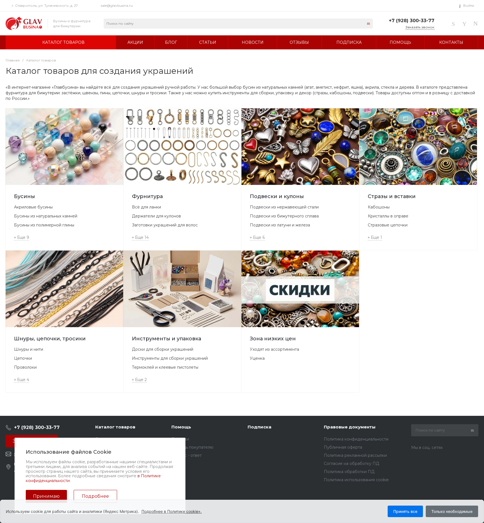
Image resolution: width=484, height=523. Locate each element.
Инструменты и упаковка (166, 339)
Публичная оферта (343, 447)
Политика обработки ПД (349, 471)
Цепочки (23, 358)
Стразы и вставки (392, 196)
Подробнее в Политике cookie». (171, 511)
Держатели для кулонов (156, 216)
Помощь (181, 427)
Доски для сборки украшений (162, 349)
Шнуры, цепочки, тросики (50, 339)
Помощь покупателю (192, 447)
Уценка (257, 358)
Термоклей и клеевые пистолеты (165, 367)
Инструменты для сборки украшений (170, 358)
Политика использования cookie (356, 479)
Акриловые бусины (33, 207)
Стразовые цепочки (388, 225)
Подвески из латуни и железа (280, 225)
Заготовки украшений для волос (165, 225)
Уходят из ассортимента (274, 349)
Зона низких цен (273, 339)
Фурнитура (147, 196)
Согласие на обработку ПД (351, 463)
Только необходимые (452, 511)
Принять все (405, 511)
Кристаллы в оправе (388, 216)
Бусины (24, 196)
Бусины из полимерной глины (44, 225)
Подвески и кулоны (277, 196)
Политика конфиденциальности (356, 439)
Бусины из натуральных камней (45, 216)
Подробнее (95, 496)
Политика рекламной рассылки (355, 455)
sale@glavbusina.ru (117, 5)
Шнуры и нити (28, 349)
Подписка (259, 427)
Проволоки (25, 367)
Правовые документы (350, 427)
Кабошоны (379, 207)
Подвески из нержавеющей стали (284, 207)
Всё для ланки (146, 207)
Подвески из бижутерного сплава (284, 216)
